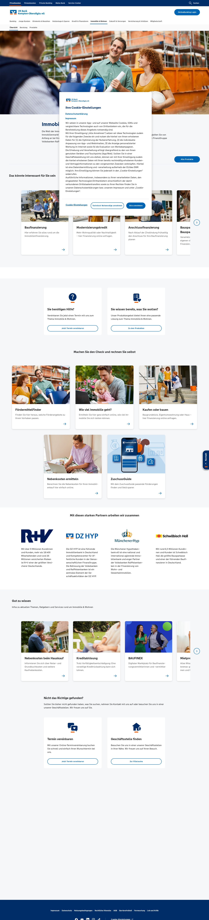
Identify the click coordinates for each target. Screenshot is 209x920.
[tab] (13, 21)
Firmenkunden (30, 3)
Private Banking (45, 3)
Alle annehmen (135, 206)
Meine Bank (60, 3)
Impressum (55, 910)
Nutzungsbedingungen (83, 910)
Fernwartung (139, 910)
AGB (115, 910)
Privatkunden (15, 3)
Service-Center (74, 3)
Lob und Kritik (153, 910)
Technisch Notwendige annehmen (107, 206)
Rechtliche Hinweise (103, 910)
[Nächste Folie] (197, 222)
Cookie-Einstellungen (76, 205)
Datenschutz (67, 910)
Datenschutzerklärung (76, 113)
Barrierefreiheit (125, 910)
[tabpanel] (45, 222)
